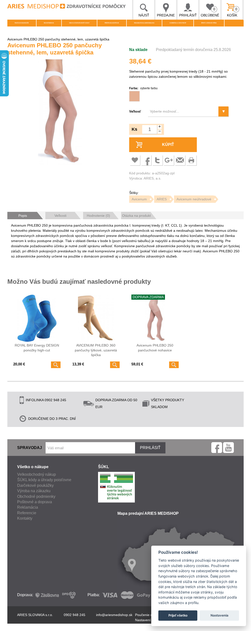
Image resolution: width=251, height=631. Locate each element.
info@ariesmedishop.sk (114, 615)
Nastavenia (219, 615)
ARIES (162, 199)
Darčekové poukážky (35, 485)
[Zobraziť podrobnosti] (56, 364)
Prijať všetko (178, 615)
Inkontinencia (49, 23)
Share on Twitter (157, 160)
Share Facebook (146, 160)
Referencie (26, 513)
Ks (134, 129)
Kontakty (24, 518)
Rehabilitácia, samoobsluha (144, 23)
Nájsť (143, 15)
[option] (60, 113)
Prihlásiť (188, 15)
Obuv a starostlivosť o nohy (79, 23)
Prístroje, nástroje (112, 23)
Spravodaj (29, 448)
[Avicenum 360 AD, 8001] (96, 318)
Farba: (143, 88)
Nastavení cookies (149, 620)
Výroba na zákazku (33, 491)
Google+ (168, 160)
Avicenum (139, 199)
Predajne (166, 15)
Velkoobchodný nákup (36, 474)
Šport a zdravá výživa (209, 23)
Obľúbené (210, 12)
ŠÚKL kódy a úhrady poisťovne (44, 480)
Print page (191, 160)
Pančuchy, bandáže (22, 23)
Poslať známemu (180, 160)
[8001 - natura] (134, 96)
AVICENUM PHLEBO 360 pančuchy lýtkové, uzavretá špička (96, 350)
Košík (232, 12)
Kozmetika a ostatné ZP (178, 23)
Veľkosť (135, 111)
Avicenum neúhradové (193, 199)
